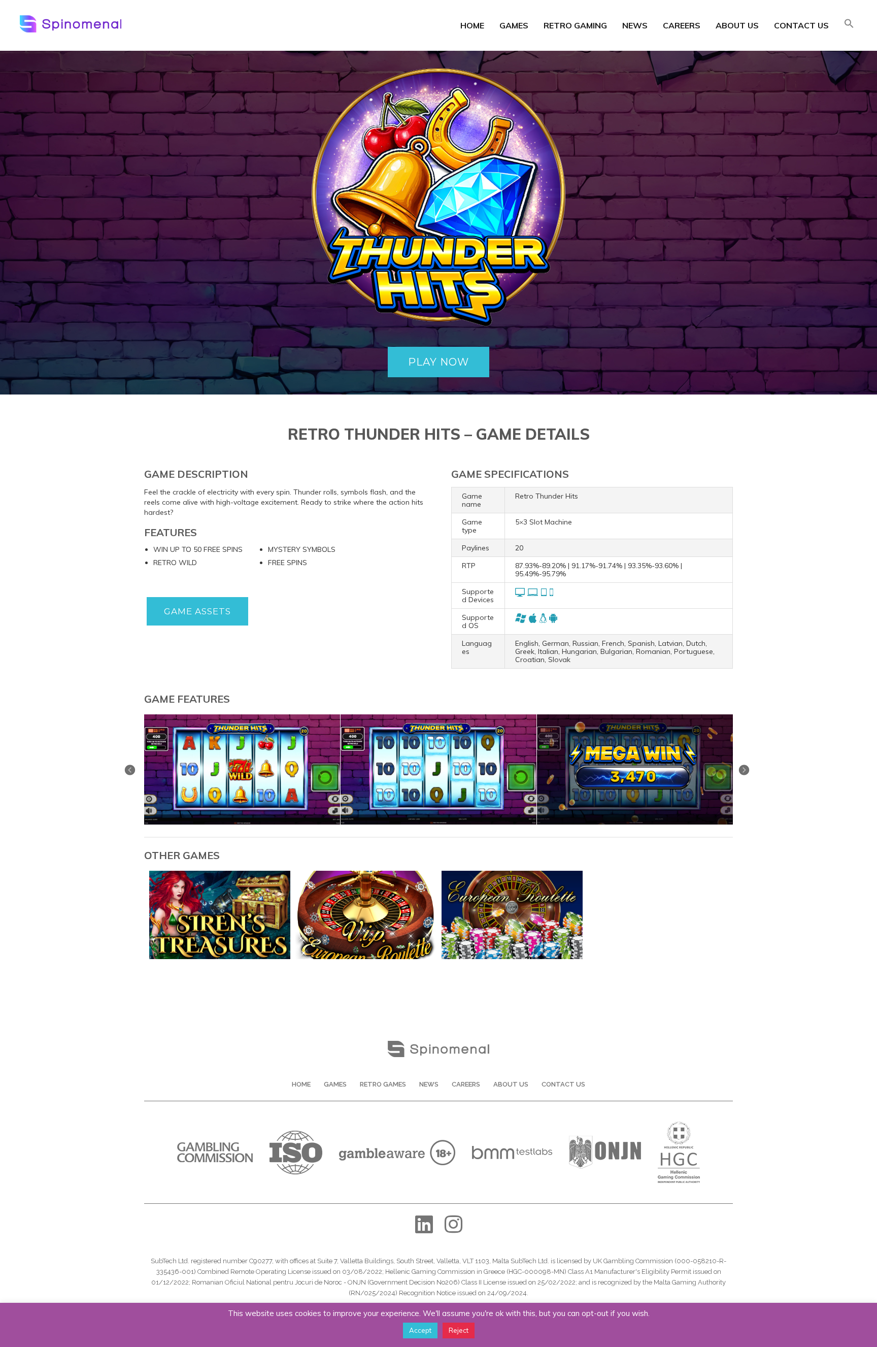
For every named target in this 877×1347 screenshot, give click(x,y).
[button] (849, 24)
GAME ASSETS (197, 611)
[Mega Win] (635, 717)
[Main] (242, 717)
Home (472, 25)
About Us (737, 25)
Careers (681, 25)
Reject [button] (458, 1330)
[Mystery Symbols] (438, 717)
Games (513, 25)
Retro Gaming (575, 25)
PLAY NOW (438, 362)
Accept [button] (420, 1330)
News (635, 25)
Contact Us (801, 25)
